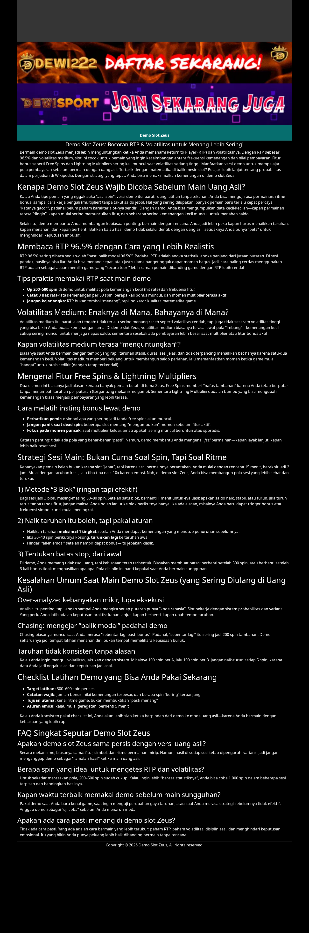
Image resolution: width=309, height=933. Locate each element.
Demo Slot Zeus (154, 135)
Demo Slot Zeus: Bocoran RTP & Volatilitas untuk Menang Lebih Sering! (154, 144)
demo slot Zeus (50, 152)
